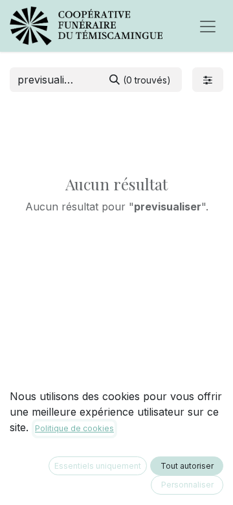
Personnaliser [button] (187, 484)
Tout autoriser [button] (187, 466)
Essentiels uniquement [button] (97, 466)
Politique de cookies (74, 428)
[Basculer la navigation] (207, 26)
